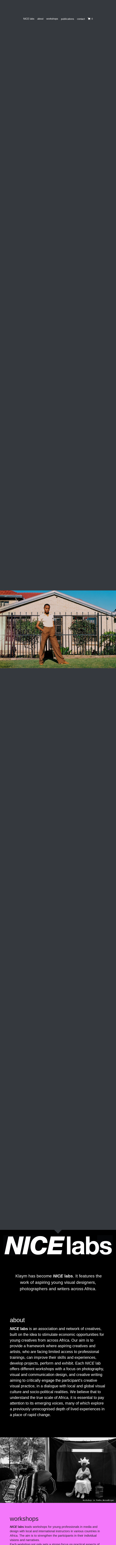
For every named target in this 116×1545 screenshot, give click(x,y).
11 (80, 662)
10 (76, 662)
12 (82, 1497)
